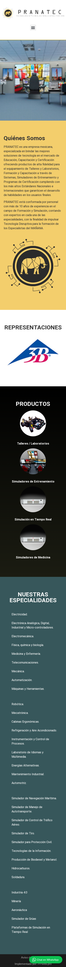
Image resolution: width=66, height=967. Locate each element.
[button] (33, 28)
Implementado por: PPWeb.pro (33, 963)
